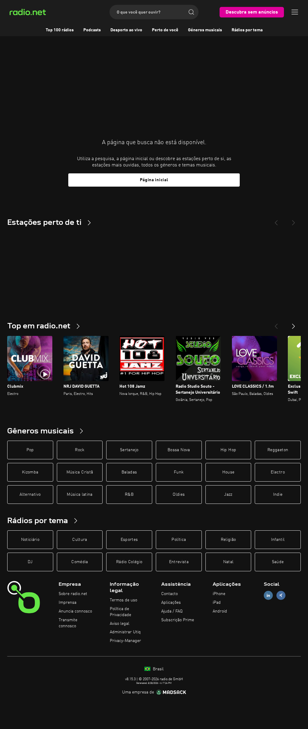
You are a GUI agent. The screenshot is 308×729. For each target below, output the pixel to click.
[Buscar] (191, 12)
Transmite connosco (68, 623)
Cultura (79, 540)
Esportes (129, 540)
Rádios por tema (247, 30)
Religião (228, 540)
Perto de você (165, 30)
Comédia (79, 562)
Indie (278, 494)
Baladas (129, 472)
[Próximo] (293, 324)
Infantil (278, 540)
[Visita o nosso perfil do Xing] (281, 595)
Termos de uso (123, 600)
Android (220, 611)
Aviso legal (119, 624)
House (228, 472)
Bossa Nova (179, 450)
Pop (30, 450)
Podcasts (92, 30)
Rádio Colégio (129, 562)
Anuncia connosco (75, 611)
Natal (228, 562)
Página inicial (154, 180)
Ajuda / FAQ (172, 611)
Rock (79, 450)
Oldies (179, 494)
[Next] (293, 220)
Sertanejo (129, 450)
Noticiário (30, 540)
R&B (129, 494)
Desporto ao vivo (126, 30)
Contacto (169, 594)
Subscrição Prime (177, 620)
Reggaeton (277, 450)
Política (178, 540)
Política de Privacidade (120, 612)
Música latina (80, 494)
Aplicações (171, 602)
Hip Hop (228, 450)
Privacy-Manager (125, 641)
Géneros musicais (205, 30)
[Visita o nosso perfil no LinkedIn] (268, 595)
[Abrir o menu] (294, 12)
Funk (178, 472)
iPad (217, 602)
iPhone (219, 594)
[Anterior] (276, 324)
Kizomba (30, 472)
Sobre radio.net (73, 594)
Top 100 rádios (60, 30)
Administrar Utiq (125, 632)
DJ (30, 562)
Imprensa (67, 602)
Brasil (158, 669)
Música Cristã (79, 472)
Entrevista (179, 562)
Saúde (278, 562)
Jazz (228, 494)
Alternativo (30, 494)
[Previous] (276, 220)
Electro (278, 472)
